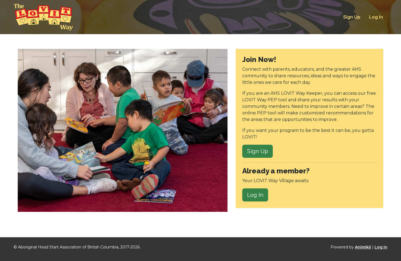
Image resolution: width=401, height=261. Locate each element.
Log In (376, 17)
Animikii (363, 247)
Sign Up (351, 17)
